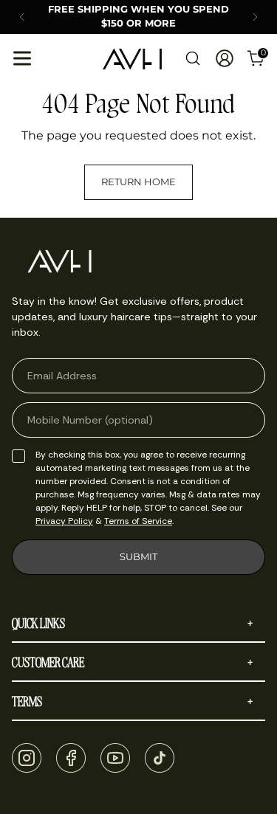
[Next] (255, 17)
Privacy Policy (64, 521)
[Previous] (22, 17)
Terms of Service (138, 521)
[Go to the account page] (224, 59)
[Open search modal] (192, 59)
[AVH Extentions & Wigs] (132, 59)
